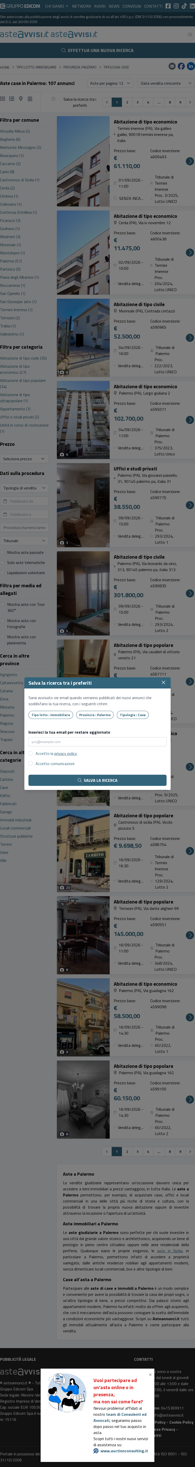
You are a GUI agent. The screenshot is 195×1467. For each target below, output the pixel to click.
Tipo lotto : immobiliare (50, 714)
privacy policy (65, 753)
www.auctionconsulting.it (124, 1451)
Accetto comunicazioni (55, 764)
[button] (151, 1375)
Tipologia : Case (133, 714)
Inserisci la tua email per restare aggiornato (69, 732)
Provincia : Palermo (95, 714)
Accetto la (56, 753)
